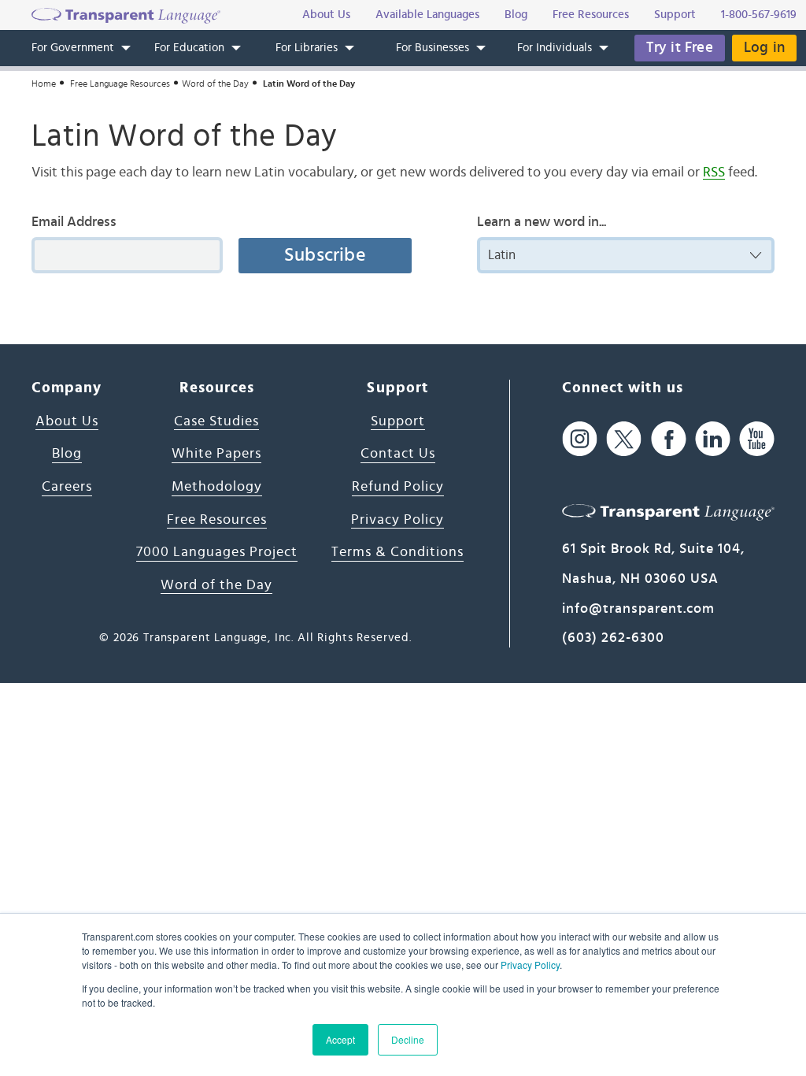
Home (43, 83)
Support (398, 421)
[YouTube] (757, 439)
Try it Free (679, 47)
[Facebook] (668, 439)
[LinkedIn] (712, 439)
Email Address (73, 222)
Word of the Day (215, 83)
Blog (67, 454)
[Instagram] (579, 439)
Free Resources (217, 520)
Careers (67, 487)
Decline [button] (407, 1039)
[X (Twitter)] (623, 439)
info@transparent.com (638, 609)
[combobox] (626, 255)
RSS (714, 172)
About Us (66, 421)
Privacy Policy (530, 964)
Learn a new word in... (541, 222)
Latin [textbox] (502, 255)
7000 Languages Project (217, 552)
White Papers (216, 454)
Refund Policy (398, 487)
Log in (764, 47)
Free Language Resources (120, 83)
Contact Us (397, 454)
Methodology (217, 487)
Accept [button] (340, 1039)
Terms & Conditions (397, 552)
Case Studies (216, 421)
